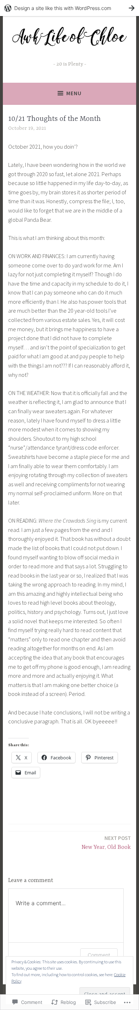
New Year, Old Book (106, 843)
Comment (99, 955)
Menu (74, 93)
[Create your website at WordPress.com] (69, 8)
